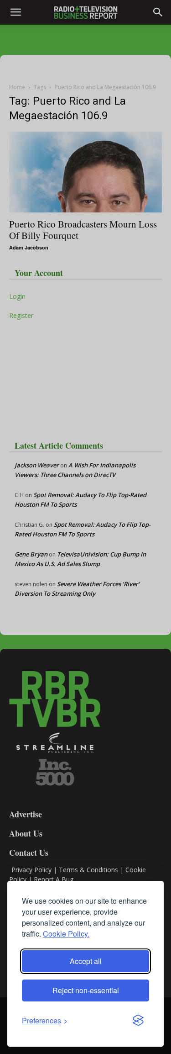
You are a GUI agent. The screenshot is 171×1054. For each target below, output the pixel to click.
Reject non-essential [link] (85, 990)
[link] (44, 1020)
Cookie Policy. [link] (66, 933)
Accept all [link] (86, 961)
